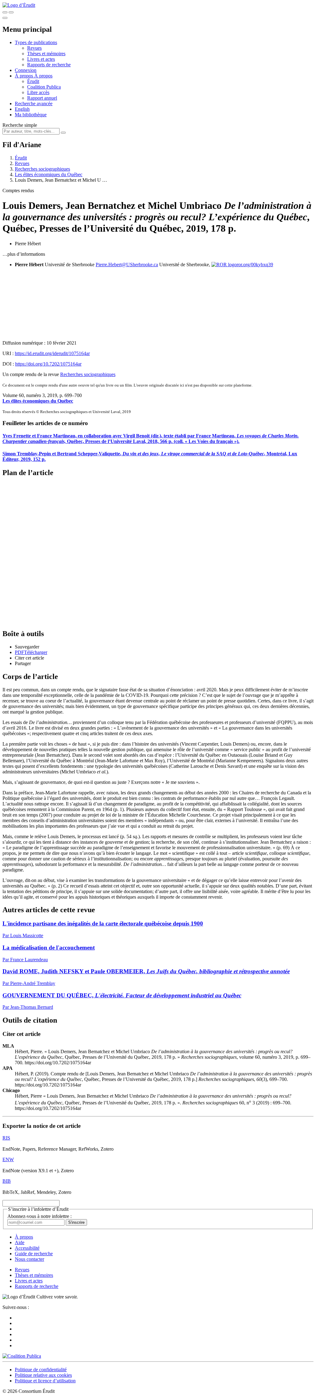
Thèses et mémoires (46, 53)
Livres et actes (41, 59)
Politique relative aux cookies (43, 1375)
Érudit (33, 81)
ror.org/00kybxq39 (255, 264)
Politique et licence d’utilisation (45, 1380)
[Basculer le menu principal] (4, 18)
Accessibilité (27, 1248)
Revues (34, 48)
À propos (43, 75)
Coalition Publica (44, 86)
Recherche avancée (33, 103)
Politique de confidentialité (41, 1369)
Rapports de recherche (49, 64)
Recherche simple (19, 125)
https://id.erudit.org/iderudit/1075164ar (52, 353)
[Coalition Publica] (21, 1356)
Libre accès (38, 92)
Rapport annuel (42, 98)
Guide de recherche (34, 1253)
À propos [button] (24, 75)
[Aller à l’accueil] (18, 5)
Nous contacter (29, 1259)
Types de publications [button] (36, 42)
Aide (19, 1242)
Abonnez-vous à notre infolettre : (39, 1216)
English (22, 109)
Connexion (25, 70)
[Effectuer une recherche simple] (4, 12)
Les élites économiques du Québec (48, 174)
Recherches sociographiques (42, 169)
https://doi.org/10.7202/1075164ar (48, 363)
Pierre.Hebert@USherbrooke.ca (127, 264)
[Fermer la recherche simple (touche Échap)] (11, 12)
